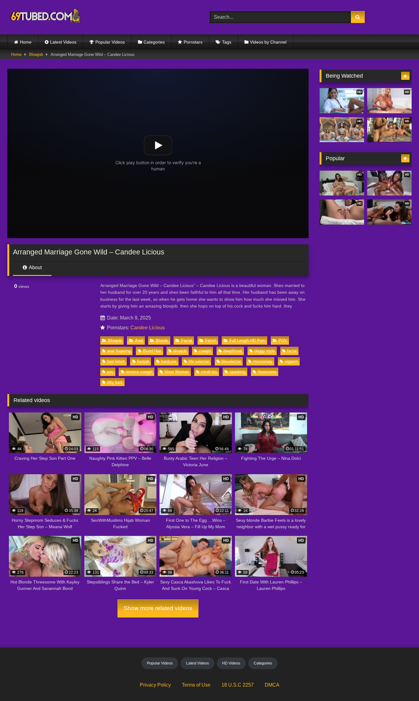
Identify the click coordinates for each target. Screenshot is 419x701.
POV (283, 340)
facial (292, 351)
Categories (154, 42)
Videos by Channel (268, 42)
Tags (226, 42)
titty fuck (115, 382)
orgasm (291, 361)
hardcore (168, 361)
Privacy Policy (155, 684)
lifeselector (231, 361)
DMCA (272, 684)
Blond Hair (152, 351)
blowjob (179, 351)
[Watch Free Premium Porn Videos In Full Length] (46, 17)
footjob (143, 361)
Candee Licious (147, 327)
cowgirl (205, 351)
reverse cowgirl (139, 372)
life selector (199, 361)
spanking (237, 372)
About (35, 267)
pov (110, 372)
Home (26, 42)
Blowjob (36, 54)
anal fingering (119, 351)
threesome (267, 372)
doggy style (264, 351)
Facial (186, 340)
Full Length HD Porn (247, 340)
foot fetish (116, 361)
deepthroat (232, 351)
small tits (209, 372)
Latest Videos (63, 42)
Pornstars (193, 42)
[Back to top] (400, 683)
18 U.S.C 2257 (237, 684)
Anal (139, 340)
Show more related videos (158, 608)
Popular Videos (110, 42)
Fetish (210, 340)
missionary (262, 361)
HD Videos (231, 663)
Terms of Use (196, 684)
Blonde (162, 340)
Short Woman (176, 372)
